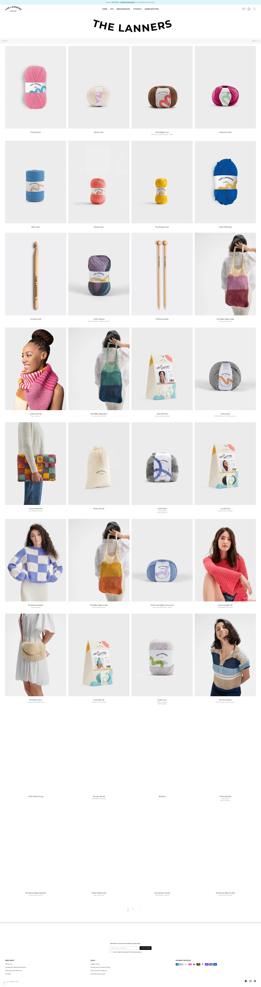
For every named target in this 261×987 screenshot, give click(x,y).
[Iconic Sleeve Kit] (35, 463)
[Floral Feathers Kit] (98, 848)
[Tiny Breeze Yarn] (162, 182)
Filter (4, 41)
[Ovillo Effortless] (225, 182)
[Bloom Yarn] (98, 87)
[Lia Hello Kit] (225, 463)
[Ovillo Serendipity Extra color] (162, 560)
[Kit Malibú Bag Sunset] (98, 560)
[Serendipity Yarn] (162, 87)
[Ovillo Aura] (162, 655)
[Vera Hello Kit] (162, 369)
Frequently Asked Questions (15, 961)
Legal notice (95, 957)
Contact (8, 967)
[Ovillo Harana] (98, 274)
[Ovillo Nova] (162, 463)
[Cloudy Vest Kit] (98, 751)
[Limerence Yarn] (225, 87)
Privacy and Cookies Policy (100, 961)
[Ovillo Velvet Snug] (35, 751)
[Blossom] (162, 751)
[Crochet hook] (35, 274)
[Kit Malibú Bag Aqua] (98, 369)
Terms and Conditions (98, 964)
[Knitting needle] (162, 274)
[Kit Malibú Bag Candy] (225, 274)
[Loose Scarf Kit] (35, 369)
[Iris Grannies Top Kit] (162, 848)
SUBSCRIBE (145, 941)
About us (8, 957)
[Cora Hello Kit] (98, 655)
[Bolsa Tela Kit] (98, 463)
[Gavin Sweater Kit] (225, 560)
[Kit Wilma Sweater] (35, 560)
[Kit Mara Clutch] (35, 655)
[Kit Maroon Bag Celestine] (35, 848)
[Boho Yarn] (35, 182)
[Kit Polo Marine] (225, 655)
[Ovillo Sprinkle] (225, 751)
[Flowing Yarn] (35, 87)
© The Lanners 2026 (12, 975)
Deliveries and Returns (13, 964)
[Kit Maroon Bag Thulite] (225, 848)
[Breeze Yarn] (98, 182)
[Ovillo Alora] (225, 369)
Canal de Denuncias (97, 967)
